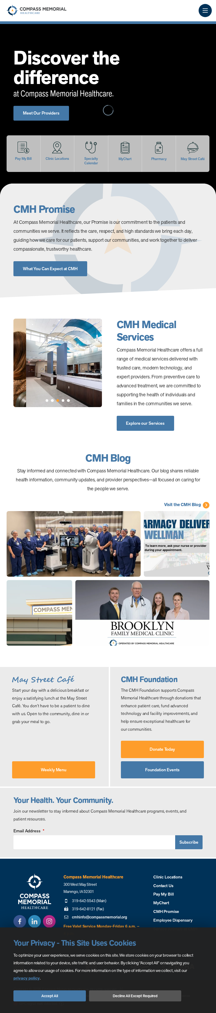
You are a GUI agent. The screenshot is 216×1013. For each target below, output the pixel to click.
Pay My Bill (163, 894)
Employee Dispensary (173, 920)
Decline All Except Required (135, 996)
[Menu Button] (205, 10)
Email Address (28, 831)
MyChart (161, 903)
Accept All (49, 996)
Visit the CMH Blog (182, 505)
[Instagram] (49, 921)
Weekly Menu (53, 770)
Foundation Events (162, 770)
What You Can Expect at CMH (50, 268)
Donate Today (162, 749)
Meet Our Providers (41, 113)
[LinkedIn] (34, 921)
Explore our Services (145, 423)
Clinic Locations (167, 877)
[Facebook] (19, 921)
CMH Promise (166, 911)
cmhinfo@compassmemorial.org (99, 917)
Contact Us (163, 885)
